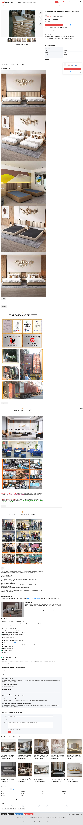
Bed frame (43, 791)
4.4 (68, 65)
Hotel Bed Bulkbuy (21, 808)
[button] (53, 2)
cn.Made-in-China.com (52, 818)
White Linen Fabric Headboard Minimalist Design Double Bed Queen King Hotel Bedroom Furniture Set (41, 756)
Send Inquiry (53, 24)
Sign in (81, 3)
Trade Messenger (19, 814)
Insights (65, 817)
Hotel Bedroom (64, 791)
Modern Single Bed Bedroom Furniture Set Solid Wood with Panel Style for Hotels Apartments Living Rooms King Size (8, 779)
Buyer (56, 5)
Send (10, 731)
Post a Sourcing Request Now (32, 731)
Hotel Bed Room (43, 805)
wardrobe (3, 795)
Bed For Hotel (50, 805)
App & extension (68, 5)
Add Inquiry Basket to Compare (22, 44)
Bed (1, 791)
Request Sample (64, 27)
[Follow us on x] (74, 814)
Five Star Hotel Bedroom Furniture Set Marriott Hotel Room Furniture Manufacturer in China (40, 779)
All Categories (5, 5)
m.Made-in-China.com (44, 818)
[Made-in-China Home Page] (7, 2)
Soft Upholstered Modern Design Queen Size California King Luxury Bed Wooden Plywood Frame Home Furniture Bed (25, 779)
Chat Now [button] (73, 25)
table (42, 793)
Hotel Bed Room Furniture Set (60, 805)
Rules (81, 5)
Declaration (53, 821)
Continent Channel (54, 817)
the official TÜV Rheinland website (33, 598)
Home (2, 8)
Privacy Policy (59, 821)
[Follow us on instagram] (76, 814)
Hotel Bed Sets (70, 805)
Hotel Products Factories (6, 805)
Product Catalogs (17, 788)
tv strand (63, 793)
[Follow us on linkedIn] (81, 814)
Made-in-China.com (37, 818)
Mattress (2, 793)
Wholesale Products (41, 817)
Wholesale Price (48, 817)
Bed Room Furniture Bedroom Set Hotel (9, 808)
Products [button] (19, 2)
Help (62, 5)
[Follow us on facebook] (73, 814)
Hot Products (19, 817)
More (2, 810)
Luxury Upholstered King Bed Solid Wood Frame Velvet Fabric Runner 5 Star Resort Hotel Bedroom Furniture (58, 779)
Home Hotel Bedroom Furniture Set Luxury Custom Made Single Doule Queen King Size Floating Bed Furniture (25, 756)
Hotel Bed (17, 8)
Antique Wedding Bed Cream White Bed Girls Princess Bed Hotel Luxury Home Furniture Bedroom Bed (57, 756)
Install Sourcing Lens (29, 814)
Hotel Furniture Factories (17, 805)
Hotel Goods (36, 805)
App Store (4, 814)
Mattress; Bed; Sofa (12, 642)
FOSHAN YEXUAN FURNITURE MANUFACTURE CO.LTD (56, 15)
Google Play (11, 814)
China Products (24, 817)
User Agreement (47, 821)
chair (22, 795)
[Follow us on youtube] (78, 814)
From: (6, 716)
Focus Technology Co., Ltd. (33, 821)
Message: (5, 722)
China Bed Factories (27, 805)
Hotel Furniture (11, 8)
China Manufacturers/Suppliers (32, 817)
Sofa (22, 793)
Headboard (23, 791)
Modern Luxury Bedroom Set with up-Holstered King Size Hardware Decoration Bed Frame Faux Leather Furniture (74, 756)
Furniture (6, 8)
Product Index (61, 817)
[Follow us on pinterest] (79, 814)
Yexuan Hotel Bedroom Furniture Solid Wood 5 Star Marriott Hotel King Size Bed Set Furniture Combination (8, 756)
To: (6, 719)
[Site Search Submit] (56, 2)
